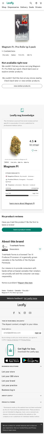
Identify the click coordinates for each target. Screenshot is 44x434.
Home (4, 290)
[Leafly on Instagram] (24, 312)
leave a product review (22, 230)
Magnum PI (11, 166)
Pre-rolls (25, 290)
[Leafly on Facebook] (14, 313)
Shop (4, 7)
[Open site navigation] (3, 3)
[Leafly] (10, 3)
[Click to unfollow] (40, 249)
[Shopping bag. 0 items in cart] (40, 3)
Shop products (14, 249)
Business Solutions (10, 366)
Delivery (24, 7)
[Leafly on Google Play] (31, 360)
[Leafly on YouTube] (30, 312)
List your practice (9, 385)
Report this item (25, 283)
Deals (31, 7)
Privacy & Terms (8, 402)
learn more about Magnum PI (22, 203)
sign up (38, 333)
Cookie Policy (23, 428)
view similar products (22, 86)
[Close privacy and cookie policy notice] (41, 424)
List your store (8, 372)
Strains (38, 7)
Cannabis (18, 290)
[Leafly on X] (19, 312)
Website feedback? (22, 298)
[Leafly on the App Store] (12, 360)
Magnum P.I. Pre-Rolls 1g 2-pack (12, 292)
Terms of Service (12, 340)
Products (10, 290)
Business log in (8, 390)
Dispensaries (13, 7)
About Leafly (7, 395)
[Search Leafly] (31, 3)
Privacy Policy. (26, 340)
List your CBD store (10, 376)
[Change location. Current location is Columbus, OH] (36, 3)
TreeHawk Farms (9, 51)
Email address (6, 329)
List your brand (8, 381)
